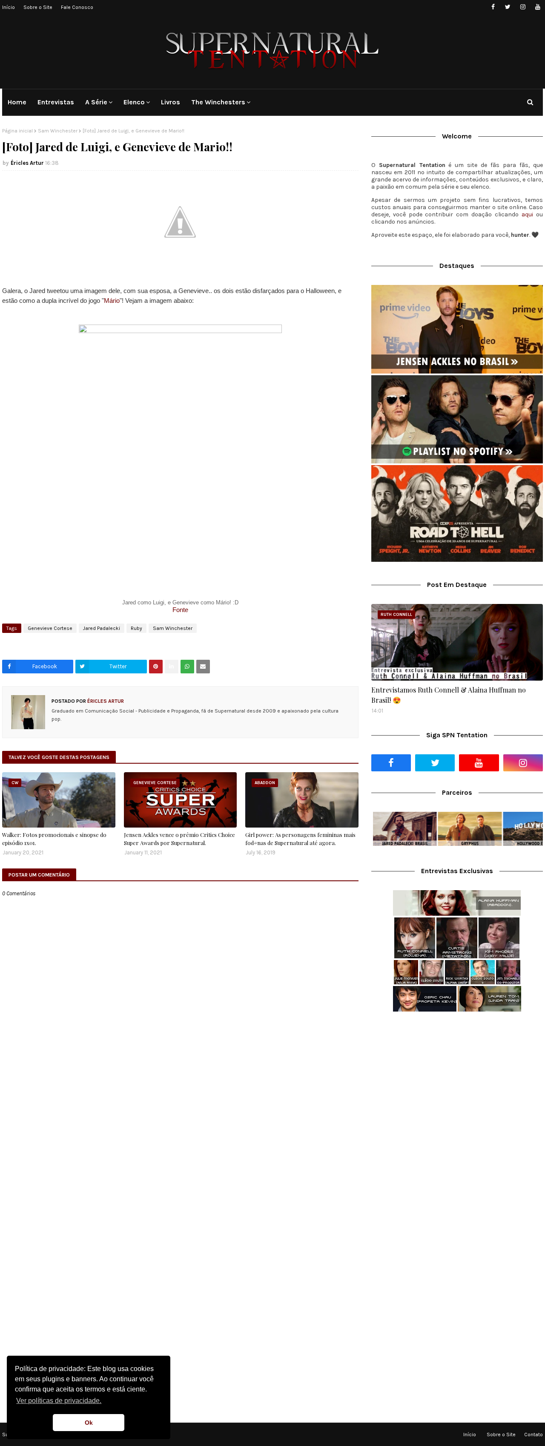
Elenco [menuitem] (134, 102)
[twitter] (507, 7)
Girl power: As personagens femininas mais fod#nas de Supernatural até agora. (300, 839)
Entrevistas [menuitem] (55, 102)
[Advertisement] (457, 1085)
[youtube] (537, 7)
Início (8, 7)
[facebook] (493, 7)
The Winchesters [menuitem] (218, 102)
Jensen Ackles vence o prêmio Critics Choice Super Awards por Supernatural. (179, 839)
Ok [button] (89, 1422)
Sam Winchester (57, 131)
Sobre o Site (37, 7)
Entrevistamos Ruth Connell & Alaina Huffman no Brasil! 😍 (448, 694)
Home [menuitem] (17, 102)
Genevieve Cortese (50, 628)
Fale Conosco (77, 7)
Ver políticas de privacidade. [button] (58, 1400)
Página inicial (17, 131)
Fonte (180, 609)
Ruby (136, 628)
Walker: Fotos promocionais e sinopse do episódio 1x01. (54, 839)
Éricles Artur (27, 163)
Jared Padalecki (101, 628)
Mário (112, 300)
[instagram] (522, 7)
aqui (527, 214)
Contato (533, 1434)
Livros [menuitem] (170, 102)
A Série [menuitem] (96, 102)
